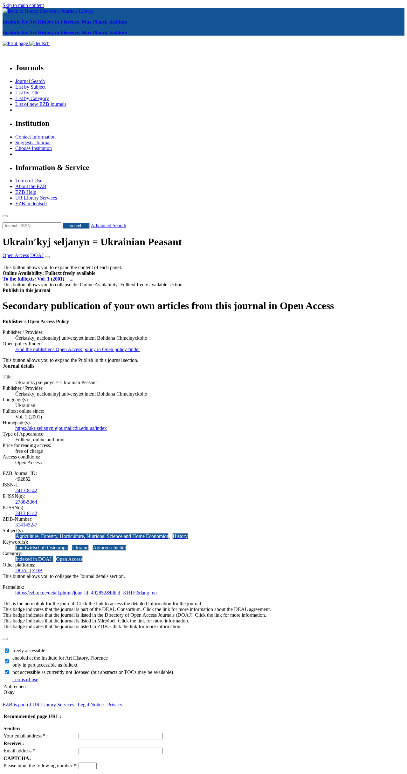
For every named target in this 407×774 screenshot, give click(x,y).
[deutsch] (39, 43)
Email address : (20, 750)
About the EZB (30, 186)
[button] (49, 273)
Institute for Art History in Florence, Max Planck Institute (65, 21)
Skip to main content (23, 5)
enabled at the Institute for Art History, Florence (60, 658)
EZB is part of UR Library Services (38, 704)
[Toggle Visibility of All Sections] (47, 257)
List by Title (27, 92)
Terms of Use (28, 180)
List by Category (32, 98)
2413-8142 (26, 490)
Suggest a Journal (33, 142)
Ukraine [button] (80, 547)
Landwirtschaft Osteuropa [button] (42, 547)
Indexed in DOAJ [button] (34, 559)
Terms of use (25, 679)
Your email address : (25, 735)
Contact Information (35, 136)
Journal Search (30, 81)
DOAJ (22, 570)
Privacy (114, 704)
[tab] (203, 273)
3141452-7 (26, 524)
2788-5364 (26, 502)
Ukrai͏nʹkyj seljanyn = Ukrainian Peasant (92, 242)
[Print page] (16, 43)
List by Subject (30, 87)
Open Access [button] (16, 255)
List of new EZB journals (40, 104)
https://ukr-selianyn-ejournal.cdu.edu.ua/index (61, 428)
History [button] (180, 536)
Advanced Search (108, 225)
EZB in (31, 203)
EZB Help (25, 192)
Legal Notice (91, 704)
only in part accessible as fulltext (44, 665)
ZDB (37, 570)
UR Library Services (36, 197)
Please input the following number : (40, 765)
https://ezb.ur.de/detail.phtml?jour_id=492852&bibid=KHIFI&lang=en (86, 592)
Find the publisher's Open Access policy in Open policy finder (77, 349)
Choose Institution (33, 148)
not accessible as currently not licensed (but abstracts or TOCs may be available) (92, 672)
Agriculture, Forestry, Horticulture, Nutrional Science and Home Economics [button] (92, 536)
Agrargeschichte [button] (109, 547)
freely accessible (28, 650)
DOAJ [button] (37, 255)
